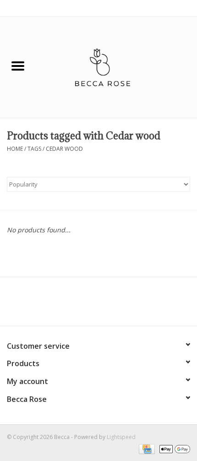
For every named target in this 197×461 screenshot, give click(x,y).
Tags (34, 149)
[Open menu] (18, 65)
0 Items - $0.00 (170, 8)
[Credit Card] (146, 448)
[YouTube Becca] (98, 304)
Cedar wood (64, 149)
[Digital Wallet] (173, 448)
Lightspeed (121, 437)
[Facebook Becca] (82, 304)
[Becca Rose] (116, 66)
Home (15, 149)
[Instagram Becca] (115, 304)
